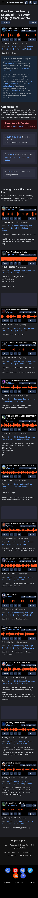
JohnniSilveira (13, 345)
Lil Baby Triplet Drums (15, 722)
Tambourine (11, 594)
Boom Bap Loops (20, 226)
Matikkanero (13, 31)
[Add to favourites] (15, 39)
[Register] (30, 2)
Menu (6, 23)
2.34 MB (9, 330)
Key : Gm (16, 544)
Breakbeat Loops (20, 484)
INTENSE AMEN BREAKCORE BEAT (20, 466)
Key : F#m (17, 273)
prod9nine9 (12, 254)
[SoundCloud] (15, 876)
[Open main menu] (3, 2)
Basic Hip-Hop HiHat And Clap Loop (21, 343)
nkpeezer (11, 765)
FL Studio (28, 49)
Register (22, 126)
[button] (35, 2)
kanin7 (10, 597)
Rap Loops (18, 399)
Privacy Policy (26, 852)
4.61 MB (9, 439)
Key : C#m (17, 439)
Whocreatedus (13, 630)
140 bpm (10, 47)
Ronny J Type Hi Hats (15, 803)
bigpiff (10, 665)
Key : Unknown (18, 49)
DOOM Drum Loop (14, 207)
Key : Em (13, 401)
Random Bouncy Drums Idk (18, 28)
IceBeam (11, 561)
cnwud (10, 421)
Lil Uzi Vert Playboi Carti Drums (19, 559)
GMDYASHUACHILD (14, 137)
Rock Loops (18, 613)
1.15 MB (9, 364)
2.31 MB (8, 49)
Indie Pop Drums (13, 763)
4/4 (3, 49)
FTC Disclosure (25, 855)
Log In (14, 126)
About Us (13, 845)
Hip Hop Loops (19, 270)
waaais (10, 312)
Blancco (11, 210)
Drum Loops (28, 47)
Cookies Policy (12, 855)
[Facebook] (8, 870)
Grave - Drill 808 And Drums (18, 662)
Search (33, 23)
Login (6, 39)
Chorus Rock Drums (14, 627)
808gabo (11, 383)
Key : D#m (17, 683)
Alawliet (9, 171)
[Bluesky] (22, 870)
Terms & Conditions (11, 852)
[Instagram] (23, 876)
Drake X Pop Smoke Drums (17, 380)
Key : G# (16, 330)
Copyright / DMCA (19, 848)
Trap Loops (18, 47)
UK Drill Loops (19, 328)
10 (35, 561)
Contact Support (26, 845)
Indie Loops (18, 781)
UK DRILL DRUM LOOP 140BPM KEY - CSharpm (21, 417)
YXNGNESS (11, 154)
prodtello (11, 468)
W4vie (10, 526)
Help (5, 845)
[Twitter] (30, 870)
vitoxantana (12, 805)
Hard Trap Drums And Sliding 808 (20, 523)
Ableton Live (29, 648)
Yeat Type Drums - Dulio (16, 252)
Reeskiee (11, 725)
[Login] (26, 2)
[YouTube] (15, 870)
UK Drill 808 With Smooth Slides (19, 310)
